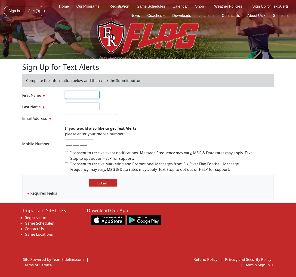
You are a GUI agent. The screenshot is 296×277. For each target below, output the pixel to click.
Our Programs (87, 6)
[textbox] (82, 95)
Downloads (181, 16)
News (135, 16)
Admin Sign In (259, 265)
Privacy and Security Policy (248, 259)
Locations (206, 16)
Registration (119, 6)
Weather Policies (228, 6)
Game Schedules (151, 6)
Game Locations (39, 234)
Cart (34, 11)
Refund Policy (205, 259)
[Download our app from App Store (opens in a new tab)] (108, 219)
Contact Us (231, 16)
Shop (199, 6)
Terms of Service (37, 265)
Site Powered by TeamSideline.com (53, 259)
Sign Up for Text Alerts (270, 6)
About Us (255, 16)
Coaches (154, 16)
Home (64, 6)
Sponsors (281, 16)
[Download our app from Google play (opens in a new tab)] (143, 219)
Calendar (180, 6)
